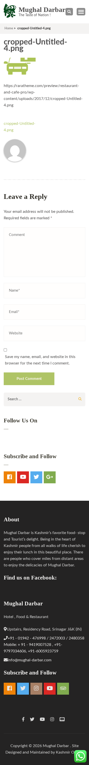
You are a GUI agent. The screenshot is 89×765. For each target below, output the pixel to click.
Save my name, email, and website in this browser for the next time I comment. (40, 360)
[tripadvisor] (63, 689)
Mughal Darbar (42, 9)
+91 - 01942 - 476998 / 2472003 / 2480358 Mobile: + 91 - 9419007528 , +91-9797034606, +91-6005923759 (44, 644)
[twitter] (36, 477)
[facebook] (10, 477)
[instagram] (36, 689)
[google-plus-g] (50, 477)
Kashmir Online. (70, 752)
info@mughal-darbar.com (29, 660)
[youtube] (23, 477)
